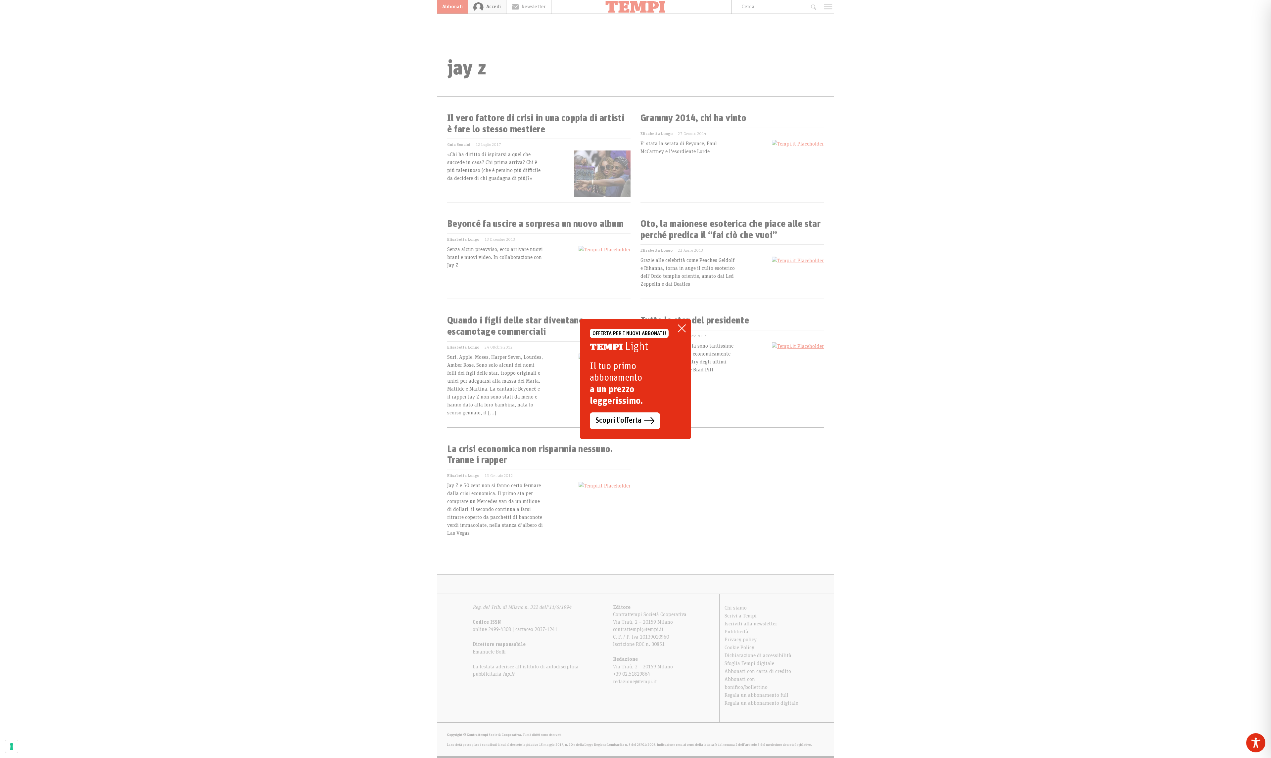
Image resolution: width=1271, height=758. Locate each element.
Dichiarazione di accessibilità (758, 655)
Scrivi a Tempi (741, 615)
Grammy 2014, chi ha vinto (693, 118)
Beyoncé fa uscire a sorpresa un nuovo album (535, 224)
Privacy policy (741, 639)
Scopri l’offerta (618, 420)
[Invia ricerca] (813, 7)
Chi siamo (736, 608)
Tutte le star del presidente (694, 320)
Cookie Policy (739, 647)
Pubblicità (736, 631)
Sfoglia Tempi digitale (749, 663)
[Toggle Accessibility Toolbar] (1256, 743)
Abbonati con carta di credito (758, 671)
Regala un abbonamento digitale (761, 703)
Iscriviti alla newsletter (751, 623)
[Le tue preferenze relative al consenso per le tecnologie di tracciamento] (11, 746)
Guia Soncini (458, 145)
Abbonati (452, 6)
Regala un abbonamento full (756, 695)
